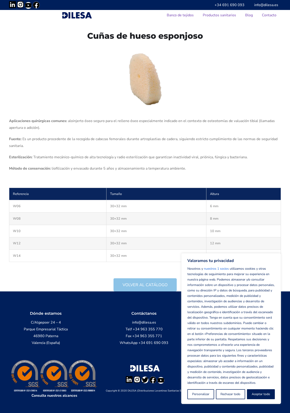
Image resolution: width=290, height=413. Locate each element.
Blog (249, 15)
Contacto (269, 15)
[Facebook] (36, 5)
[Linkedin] (12, 4)
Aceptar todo (261, 394)
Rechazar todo (230, 394)
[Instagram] (20, 4)
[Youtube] (28, 5)
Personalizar (200, 394)
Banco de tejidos (180, 15)
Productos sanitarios (219, 15)
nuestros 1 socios (216, 269)
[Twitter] (145, 380)
